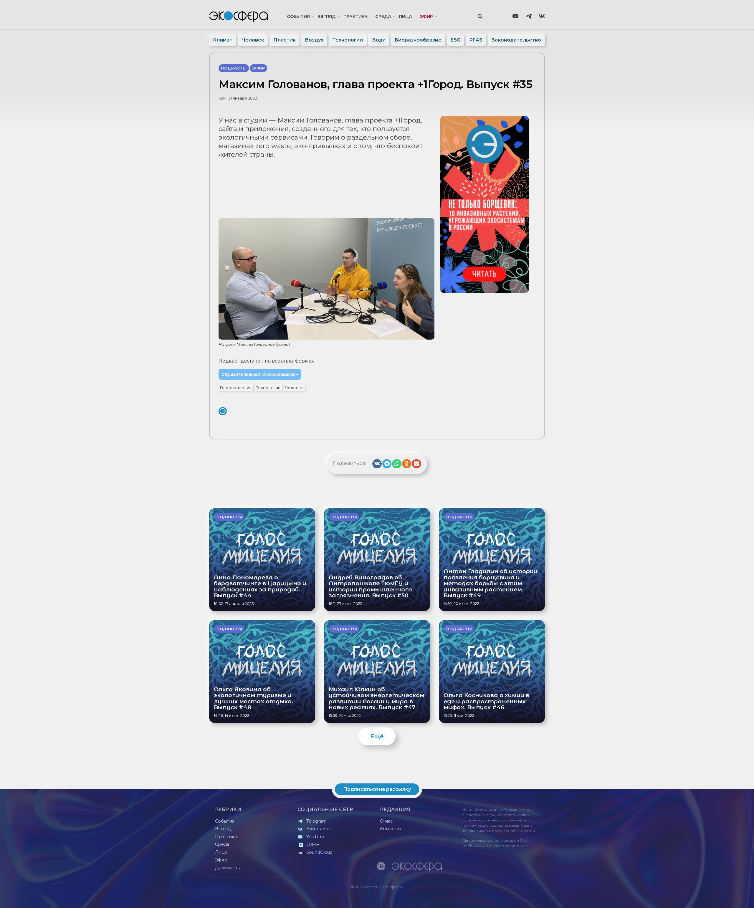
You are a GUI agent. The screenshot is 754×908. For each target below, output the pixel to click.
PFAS (475, 40)
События (298, 16)
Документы (228, 867)
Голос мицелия (236, 388)
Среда (383, 16)
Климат (222, 40)
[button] (377, 464)
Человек (253, 40)
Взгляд (327, 16)
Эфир (426, 16)
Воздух (314, 40)
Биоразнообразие (418, 40)
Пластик (284, 40)
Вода (379, 40)
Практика (355, 16)
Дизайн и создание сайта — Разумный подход (508, 897)
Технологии (348, 40)
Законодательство (516, 40)
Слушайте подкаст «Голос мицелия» (259, 374)
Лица (405, 16)
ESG (455, 40)
